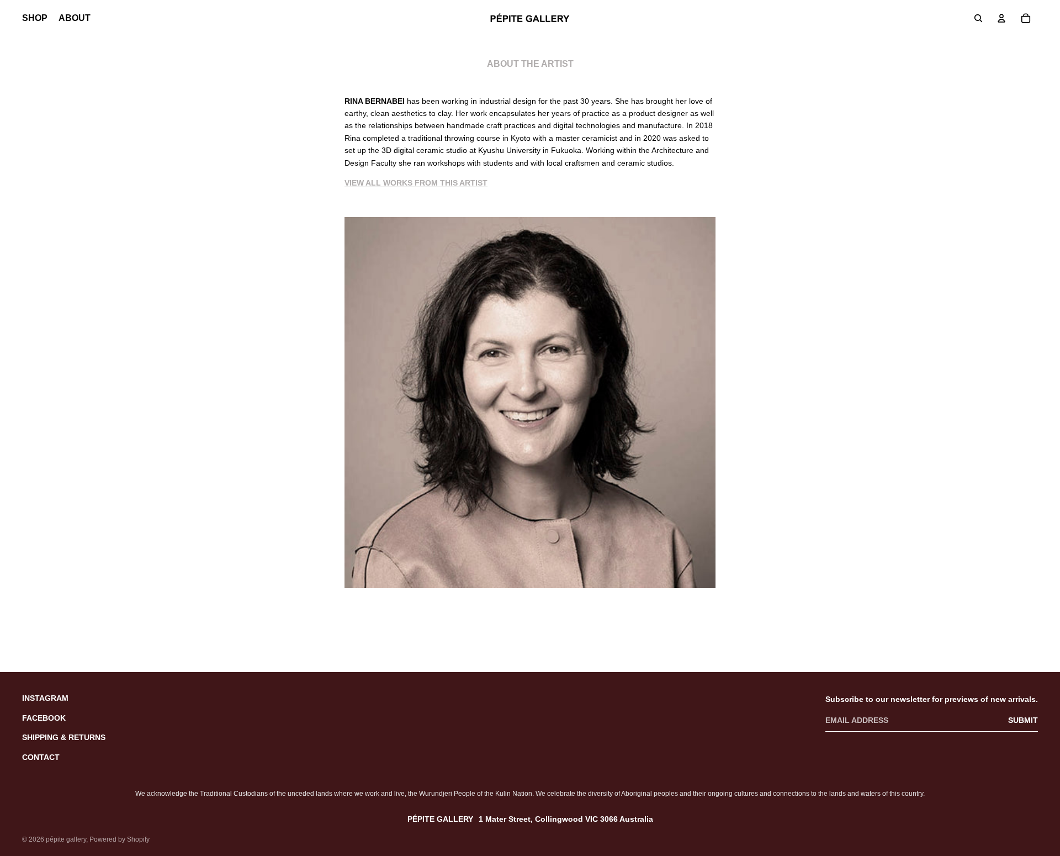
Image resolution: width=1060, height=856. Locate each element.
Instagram (45, 698)
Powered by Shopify (119, 839)
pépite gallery (66, 839)
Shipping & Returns (63, 737)
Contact (41, 757)
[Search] (978, 18)
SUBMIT (1023, 720)
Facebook (44, 718)
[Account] (1001, 18)
